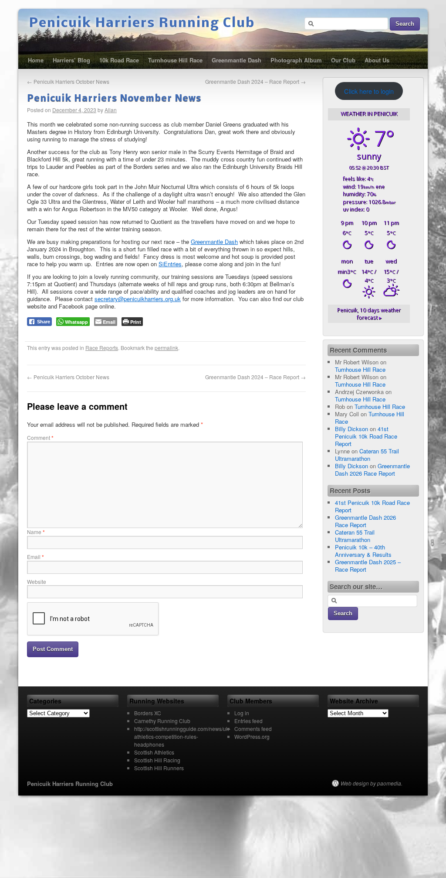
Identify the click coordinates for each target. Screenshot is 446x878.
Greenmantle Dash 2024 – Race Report (255, 81)
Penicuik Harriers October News (68, 81)
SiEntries (170, 264)
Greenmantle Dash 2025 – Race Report (368, 565)
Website (36, 581)
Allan (111, 109)
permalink (166, 347)
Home (36, 60)
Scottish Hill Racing (157, 760)
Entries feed (248, 720)
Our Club (343, 60)
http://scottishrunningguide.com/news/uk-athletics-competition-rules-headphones (182, 736)
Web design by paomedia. (371, 783)
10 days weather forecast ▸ (369, 313)
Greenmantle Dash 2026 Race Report (372, 469)
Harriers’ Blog (71, 60)
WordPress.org (252, 736)
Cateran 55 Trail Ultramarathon (367, 455)
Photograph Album (296, 60)
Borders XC (147, 713)
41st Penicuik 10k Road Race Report (366, 436)
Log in (241, 713)
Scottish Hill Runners (159, 768)
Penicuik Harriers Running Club (142, 24)
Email (35, 556)
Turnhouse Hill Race (175, 60)
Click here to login (369, 91)
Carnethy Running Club (162, 720)
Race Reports (101, 347)
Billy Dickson (351, 429)
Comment (40, 437)
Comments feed (253, 728)
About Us (377, 60)
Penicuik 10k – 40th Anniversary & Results (363, 551)
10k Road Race (119, 60)
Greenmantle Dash (236, 60)
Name (36, 531)
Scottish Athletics (154, 752)
